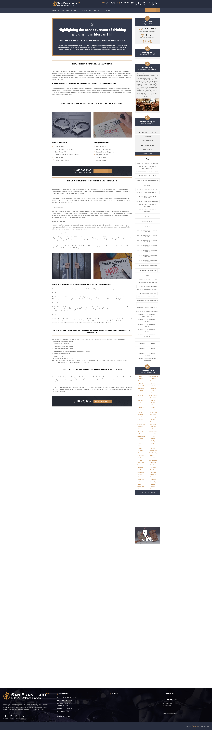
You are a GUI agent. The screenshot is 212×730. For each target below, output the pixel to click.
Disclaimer (32, 726)
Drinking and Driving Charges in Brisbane (147, 354)
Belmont (140, 381)
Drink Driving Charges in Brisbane (147, 304)
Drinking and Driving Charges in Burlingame (147, 359)
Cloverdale (141, 393)
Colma (153, 393)
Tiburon (141, 482)
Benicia (141, 383)
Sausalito (140, 474)
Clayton (153, 390)
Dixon (140, 402)
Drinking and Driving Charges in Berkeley (147, 344)
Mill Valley (141, 429)
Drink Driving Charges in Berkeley (147, 297)
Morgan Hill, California (78, 88)
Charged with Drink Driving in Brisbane (147, 201)
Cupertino (153, 398)
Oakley (153, 441)
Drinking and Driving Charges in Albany (147, 311)
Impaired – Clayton (62, 705)
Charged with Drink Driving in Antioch (147, 172)
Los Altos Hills (140, 424)
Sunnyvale (153, 479)
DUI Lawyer (70, 49)
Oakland (140, 441)
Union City (153, 482)
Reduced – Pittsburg (63, 714)
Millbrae (153, 429)
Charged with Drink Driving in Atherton (147, 176)
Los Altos (153, 422)
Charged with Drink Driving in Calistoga (147, 210)
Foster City (141, 410)
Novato (153, 438)
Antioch (140, 378)
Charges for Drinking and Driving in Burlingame (147, 266)
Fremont (153, 410)
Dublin (153, 402)
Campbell (140, 390)
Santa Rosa (140, 472)
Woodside (140, 489)
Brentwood (141, 386)
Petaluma (153, 446)
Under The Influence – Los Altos (66, 697)
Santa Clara (153, 470)
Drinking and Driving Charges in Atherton (147, 325)
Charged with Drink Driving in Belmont (147, 180)
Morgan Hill (153, 434)
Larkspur (153, 419)
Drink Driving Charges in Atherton (147, 282)
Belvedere (153, 381)
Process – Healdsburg (63, 716)
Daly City (140, 400)
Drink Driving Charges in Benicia (147, 293)
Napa (153, 436)
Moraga (141, 434)
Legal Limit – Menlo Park (64, 703)
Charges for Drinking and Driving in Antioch (147, 225)
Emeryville (141, 407)
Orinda (140, 443)
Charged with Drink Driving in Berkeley (147, 192)
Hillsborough (153, 417)
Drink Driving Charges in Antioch (147, 279)
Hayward (140, 414)
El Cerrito (153, 405)
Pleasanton (141, 453)
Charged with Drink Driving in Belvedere (147, 184)
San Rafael (153, 467)
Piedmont (140, 448)
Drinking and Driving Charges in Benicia (147, 340)
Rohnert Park (153, 458)
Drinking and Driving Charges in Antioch (147, 320)
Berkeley (153, 383)
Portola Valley (153, 453)
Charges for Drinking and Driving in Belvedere (147, 241)
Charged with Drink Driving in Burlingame (147, 205)
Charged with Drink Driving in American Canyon (147, 167)
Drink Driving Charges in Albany (147, 270)
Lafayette (140, 419)
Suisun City (141, 479)
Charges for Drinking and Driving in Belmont (147, 236)
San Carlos (141, 462)
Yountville (153, 489)
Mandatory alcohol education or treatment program (101, 319)
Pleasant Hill (153, 450)
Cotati (140, 398)
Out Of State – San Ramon (64, 700)
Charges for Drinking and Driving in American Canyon (147, 220)
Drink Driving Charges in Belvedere (147, 289)
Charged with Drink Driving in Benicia (147, 189)
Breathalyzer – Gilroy (63, 711)
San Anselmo (153, 460)
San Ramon (140, 470)
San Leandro (140, 465)
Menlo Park (153, 426)
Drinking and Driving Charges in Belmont (147, 330)
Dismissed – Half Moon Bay (65, 708)
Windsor (153, 486)
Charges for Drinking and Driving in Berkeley (147, 251)
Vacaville (140, 484)
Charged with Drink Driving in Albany (147, 163)
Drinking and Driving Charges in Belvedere (147, 335)
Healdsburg (153, 414)
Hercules (140, 417)
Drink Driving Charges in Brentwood (147, 300)
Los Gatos (153, 424)
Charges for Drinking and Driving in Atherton (147, 230)
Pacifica (153, 443)
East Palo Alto (141, 405)
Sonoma (140, 477)
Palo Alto (140, 446)
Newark (141, 438)
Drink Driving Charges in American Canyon (147, 274)
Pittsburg (140, 450)
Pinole (153, 448)
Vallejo (153, 484)
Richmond (153, 455)
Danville (153, 400)
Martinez (140, 426)
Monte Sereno (153, 431)
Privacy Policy (8, 726)
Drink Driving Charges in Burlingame (147, 307)
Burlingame (141, 388)
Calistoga (153, 388)
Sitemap (42, 726)
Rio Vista (140, 458)
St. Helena (153, 477)
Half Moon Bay (153, 412)
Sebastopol (153, 474)
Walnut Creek (140, 486)
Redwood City (140, 455)
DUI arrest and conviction (82, 362)
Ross (140, 460)
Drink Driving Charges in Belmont (147, 286)
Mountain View (140, 436)
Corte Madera (153, 395)
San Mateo (153, 465)
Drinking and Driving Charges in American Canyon (147, 315)
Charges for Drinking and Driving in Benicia (147, 246)
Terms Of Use (21, 726)
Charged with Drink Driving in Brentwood (147, 197)
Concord (140, 395)
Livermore (140, 422)
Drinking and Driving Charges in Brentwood (147, 349)
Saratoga (153, 472)
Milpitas (140, 431)
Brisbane (153, 386)
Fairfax (153, 407)
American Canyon (153, 376)
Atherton (153, 378)
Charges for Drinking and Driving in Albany (147, 215)
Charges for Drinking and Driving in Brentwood (147, 256)
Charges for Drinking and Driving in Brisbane (147, 261)
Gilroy (140, 412)
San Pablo (140, 467)
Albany (141, 376)
